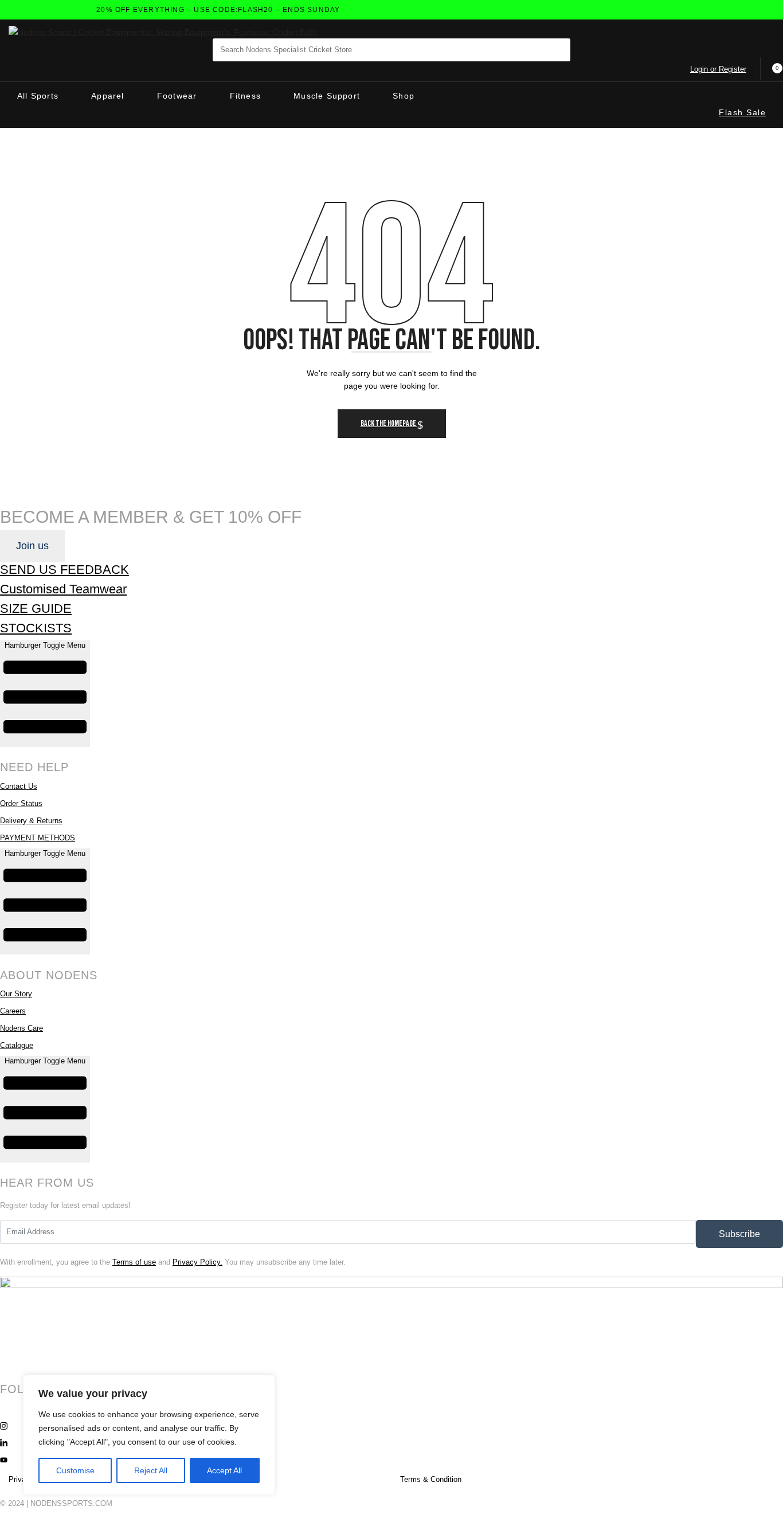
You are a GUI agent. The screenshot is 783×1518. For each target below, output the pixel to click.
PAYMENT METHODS (37, 838)
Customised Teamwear (63, 589)
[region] (149, 1435)
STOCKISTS (36, 628)
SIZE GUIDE (36, 608)
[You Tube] (391, 1459)
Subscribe (739, 1234)
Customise (75, 1470)
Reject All (150, 1470)
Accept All (224, 1470)
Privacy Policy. (197, 1262)
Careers (13, 1011)
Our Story (16, 993)
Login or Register (718, 69)
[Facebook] (391, 1408)
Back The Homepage (389, 423)
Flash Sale (742, 112)
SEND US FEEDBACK (64, 569)
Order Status (21, 803)
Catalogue (16, 1045)
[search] (552, 52)
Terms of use (134, 1262)
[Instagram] (391, 1425)
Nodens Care (21, 1028)
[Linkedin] (391, 1442)
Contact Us (18, 786)
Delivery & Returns (31, 820)
